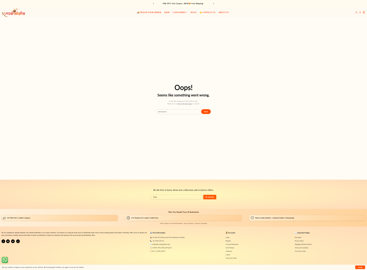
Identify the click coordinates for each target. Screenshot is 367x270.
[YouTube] (13, 241)
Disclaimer (298, 237)
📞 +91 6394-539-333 (157, 241)
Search (206, 111)
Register (228, 241)
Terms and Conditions (301, 248)
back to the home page (185, 104)
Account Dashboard (232, 244)
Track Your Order (231, 258)
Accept (360, 267)
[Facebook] (3, 241)
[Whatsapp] (18, 241)
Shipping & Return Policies (303, 244)
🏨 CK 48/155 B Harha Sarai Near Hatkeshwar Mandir (167, 237)
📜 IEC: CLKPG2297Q (157, 251)
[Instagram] (8, 241)
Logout (228, 254)
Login (227, 237)
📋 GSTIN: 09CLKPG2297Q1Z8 (160, 248)
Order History (230, 248)
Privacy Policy (299, 241)
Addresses (229, 251)
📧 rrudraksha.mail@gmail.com (160, 244)
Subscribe (211, 197)
